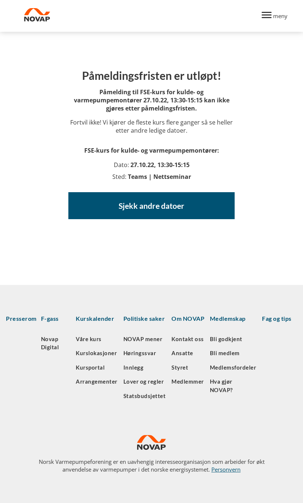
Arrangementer (97, 381)
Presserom (21, 318)
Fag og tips (277, 318)
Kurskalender (95, 318)
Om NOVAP (187, 318)
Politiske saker (144, 318)
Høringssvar (139, 353)
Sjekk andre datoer (151, 206)
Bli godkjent (226, 339)
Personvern (226, 469)
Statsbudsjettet (144, 395)
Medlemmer (187, 381)
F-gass (50, 318)
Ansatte (182, 353)
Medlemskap (228, 318)
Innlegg (133, 367)
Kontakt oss (187, 339)
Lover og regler (143, 381)
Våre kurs (89, 339)
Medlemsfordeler (233, 367)
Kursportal (90, 367)
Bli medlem (225, 353)
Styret (179, 367)
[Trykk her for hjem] (139, 16)
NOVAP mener (143, 339)
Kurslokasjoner (96, 353)
